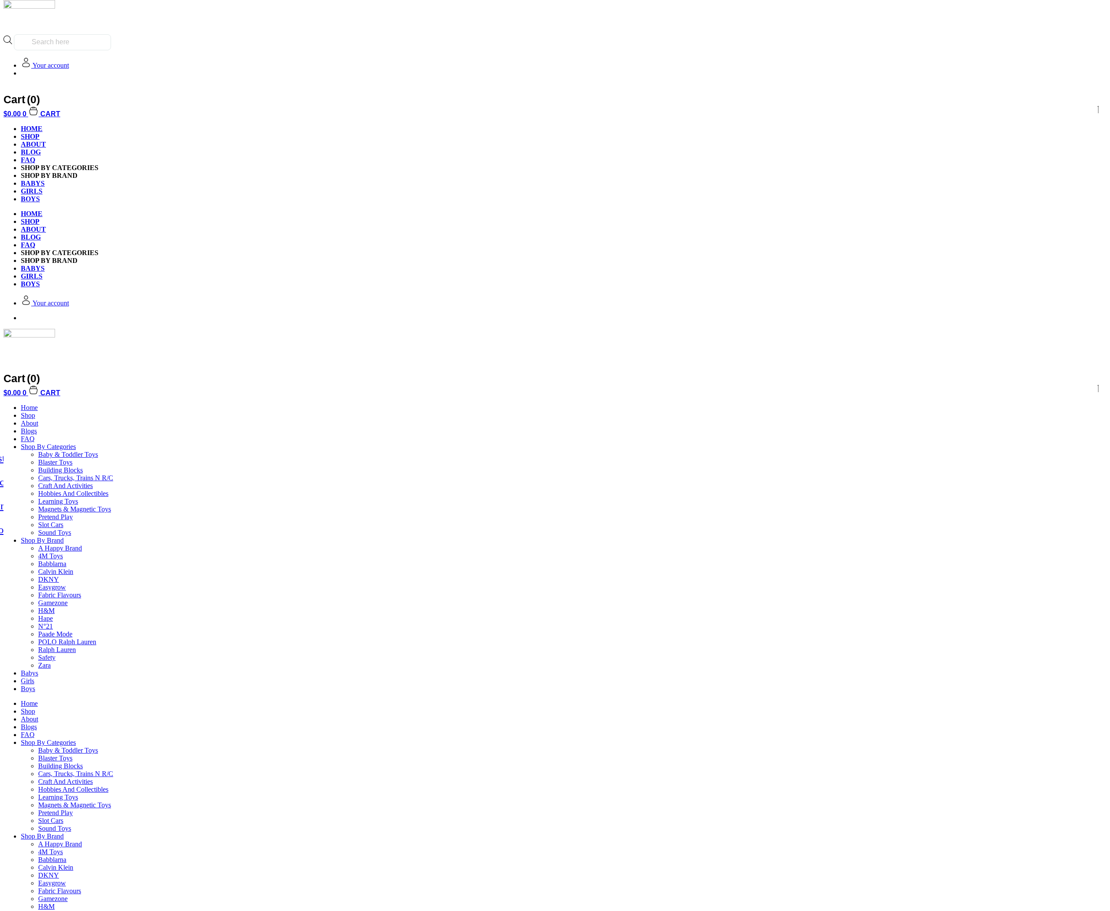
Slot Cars (50, 524)
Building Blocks (60, 470)
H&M (46, 610)
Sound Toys (54, 532)
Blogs (29, 431)
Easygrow (52, 587)
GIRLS (31, 191)
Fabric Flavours (59, 595)
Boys (28, 688)
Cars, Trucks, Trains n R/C (75, 478)
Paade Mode (55, 634)
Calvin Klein (55, 571)
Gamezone (53, 602)
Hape (45, 618)
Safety (47, 657)
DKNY (48, 579)
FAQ (28, 160)
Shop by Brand (42, 540)
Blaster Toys (55, 462)
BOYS (30, 199)
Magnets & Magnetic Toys (74, 509)
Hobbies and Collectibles (73, 493)
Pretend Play (55, 517)
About (33, 144)
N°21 (45, 626)
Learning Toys (58, 501)
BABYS (33, 183)
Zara (44, 665)
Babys (29, 673)
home (31, 128)
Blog (31, 152)
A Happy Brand (60, 548)
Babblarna (52, 563)
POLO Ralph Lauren (67, 642)
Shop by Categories (48, 446)
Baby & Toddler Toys (68, 454)
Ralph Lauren (57, 649)
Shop (30, 136)
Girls (27, 681)
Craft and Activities (65, 485)
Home (29, 407)
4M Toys (50, 556)
